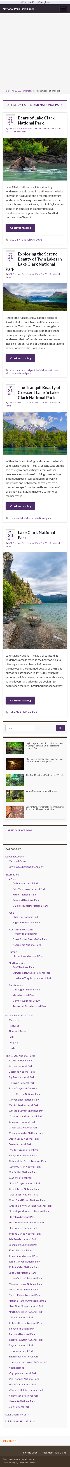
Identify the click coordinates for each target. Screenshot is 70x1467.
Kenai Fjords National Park (23, 1255)
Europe (13, 951)
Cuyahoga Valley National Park (26, 1133)
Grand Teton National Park (24, 1188)
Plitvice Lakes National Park (28, 955)
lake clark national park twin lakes (28, 370)
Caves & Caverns (15, 856)
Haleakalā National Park (22, 1216)
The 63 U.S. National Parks (23, 90)
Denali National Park (20, 1144)
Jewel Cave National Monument (27, 866)
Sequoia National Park (21, 1350)
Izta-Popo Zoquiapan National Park (32, 978)
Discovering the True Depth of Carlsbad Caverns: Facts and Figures (44, 760)
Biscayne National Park (21, 1082)
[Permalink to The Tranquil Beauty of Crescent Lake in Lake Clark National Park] (35, 433)
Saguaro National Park (21, 1345)
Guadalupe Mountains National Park (29, 1211)
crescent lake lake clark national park (30, 518)
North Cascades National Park (26, 1311)
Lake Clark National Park (44, 128)
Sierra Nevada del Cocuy (26, 1000)
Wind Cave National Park (23, 1384)
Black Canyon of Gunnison (23, 1088)
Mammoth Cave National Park (25, 1283)
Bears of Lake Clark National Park (36, 120)
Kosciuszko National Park (27, 944)
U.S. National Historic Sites (20, 1421)
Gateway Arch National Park (25, 1166)
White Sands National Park (24, 1378)
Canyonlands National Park (24, 1099)
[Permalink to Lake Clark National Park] (35, 600)
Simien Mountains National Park (30, 905)
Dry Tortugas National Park (24, 1149)
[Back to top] (61, 1458)
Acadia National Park (20, 1060)
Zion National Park (19, 1406)
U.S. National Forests (17, 1414)
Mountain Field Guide (54, 1452)
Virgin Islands (16, 1367)
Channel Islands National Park (25, 1116)
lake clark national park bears (26, 239)
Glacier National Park (20, 1177)
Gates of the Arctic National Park (27, 1161)
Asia (11, 912)
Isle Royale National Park (23, 1239)
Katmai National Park (20, 1250)
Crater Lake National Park (23, 1127)
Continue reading (20, 227)
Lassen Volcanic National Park (25, 1278)
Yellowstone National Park (23, 1395)
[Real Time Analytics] (10, 1440)
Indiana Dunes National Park (25, 1233)
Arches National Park (20, 1066)
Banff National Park (23, 967)
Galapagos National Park (26, 989)
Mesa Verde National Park (23, 1289)
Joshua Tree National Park (23, 1244)
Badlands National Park (22, 1071)
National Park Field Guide (18, 8)
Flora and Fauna (24, 128)
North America (17, 962)
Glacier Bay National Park (23, 1172)
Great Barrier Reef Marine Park (30, 939)
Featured (14, 1025)
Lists (11, 1036)
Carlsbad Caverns (19, 861)
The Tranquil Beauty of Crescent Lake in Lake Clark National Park (39, 392)
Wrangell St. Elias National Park (26, 1390)
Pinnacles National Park (22, 1328)
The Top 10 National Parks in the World (44, 775)
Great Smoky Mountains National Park (30, 1205)
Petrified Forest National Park (25, 1322)
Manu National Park (23, 995)
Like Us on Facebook (19, 830)
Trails (12, 1048)
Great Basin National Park (23, 1194)
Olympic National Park (21, 1317)
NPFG (11, 128)
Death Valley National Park (24, 1138)
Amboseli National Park (25, 883)
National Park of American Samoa (27, 1300)
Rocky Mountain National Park (26, 1339)
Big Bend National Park (21, 1077)
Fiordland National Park (25, 933)
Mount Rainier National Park (24, 1295)
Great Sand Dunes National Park (27, 1200)
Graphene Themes (27, 1462)
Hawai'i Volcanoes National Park (27, 1222)
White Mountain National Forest (41, 791)
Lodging (13, 1042)
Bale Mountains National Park (29, 888)
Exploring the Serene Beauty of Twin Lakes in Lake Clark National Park (34, 261)
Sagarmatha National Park (27, 922)
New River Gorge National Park (26, 1306)
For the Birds (30, 1452)
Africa (12, 879)
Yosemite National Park (22, 1401)
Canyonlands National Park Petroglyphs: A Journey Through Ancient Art (45, 807)
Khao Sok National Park (26, 916)
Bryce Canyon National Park (24, 1093)
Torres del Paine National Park (29, 1006)
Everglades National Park (23, 1155)
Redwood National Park (22, 1334)
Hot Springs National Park (23, 1228)
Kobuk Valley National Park (24, 1267)
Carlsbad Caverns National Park (26, 1110)
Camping (14, 1020)
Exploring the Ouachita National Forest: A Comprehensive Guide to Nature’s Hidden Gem (44, 745)
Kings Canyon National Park (24, 1261)
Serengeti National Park (26, 900)
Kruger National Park (24, 894)
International (12, 874)
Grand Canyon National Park (25, 1183)
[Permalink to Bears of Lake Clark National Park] (35, 158)
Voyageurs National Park (22, 1373)
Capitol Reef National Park (23, 1105)
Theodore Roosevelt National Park (28, 1362)
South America (17, 985)
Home (6, 90)
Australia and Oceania (21, 929)
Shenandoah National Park (23, 1356)
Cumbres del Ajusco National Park (31, 972)
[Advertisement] (35, 52)
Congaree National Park (22, 1121)
